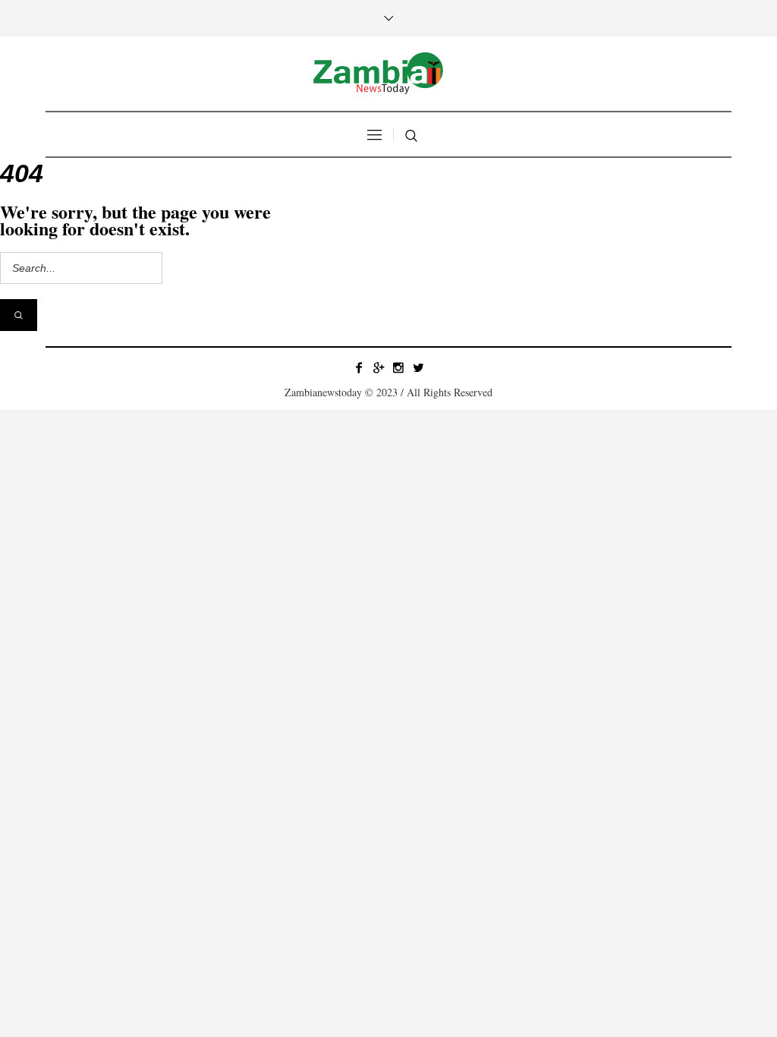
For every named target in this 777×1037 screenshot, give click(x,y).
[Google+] (379, 367)
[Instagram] (398, 367)
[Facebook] (359, 367)
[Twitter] (418, 367)
